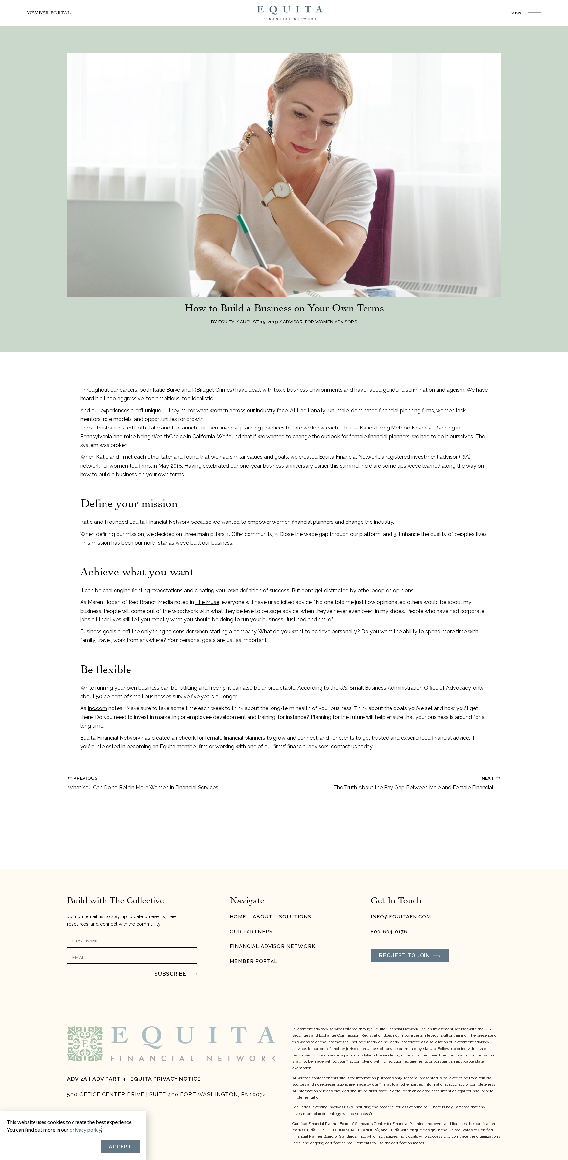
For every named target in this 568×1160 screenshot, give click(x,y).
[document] (284, 580)
